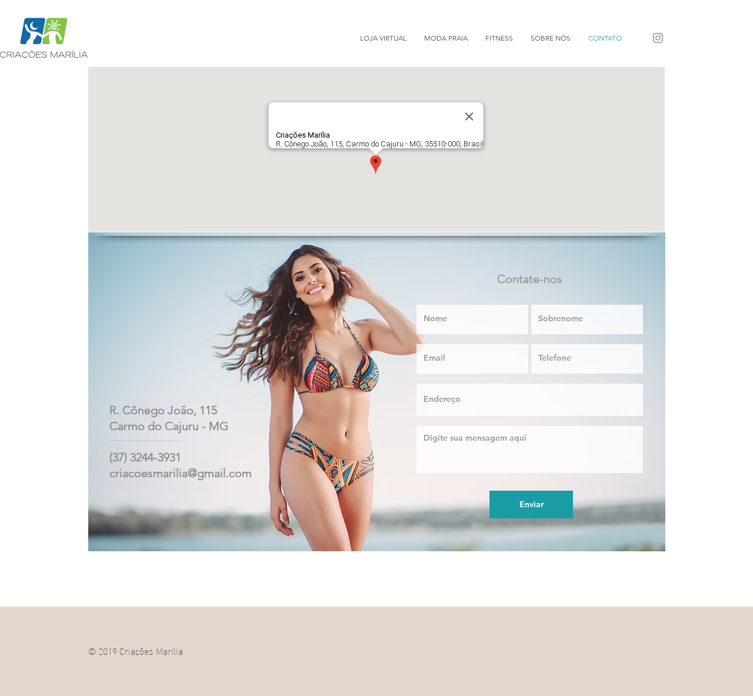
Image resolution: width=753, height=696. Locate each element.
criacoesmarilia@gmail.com (180, 473)
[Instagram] (658, 38)
